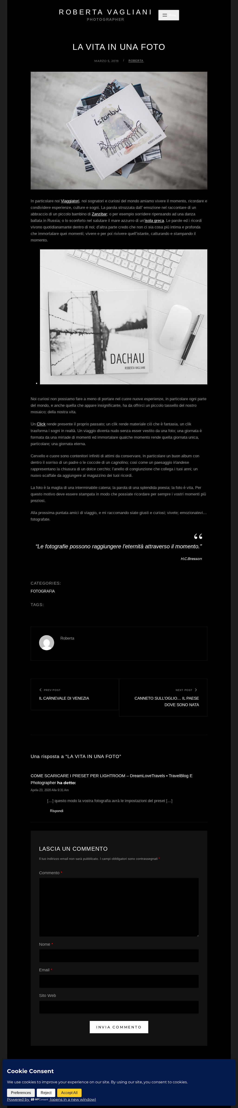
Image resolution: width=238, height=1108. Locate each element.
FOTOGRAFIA (43, 591)
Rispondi (56, 811)
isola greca (154, 220)
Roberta (136, 60)
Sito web (47, 995)
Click (41, 424)
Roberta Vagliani (106, 12)
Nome (46, 944)
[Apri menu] (168, 15)
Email (45, 970)
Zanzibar (99, 214)
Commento (50, 873)
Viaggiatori (70, 201)
